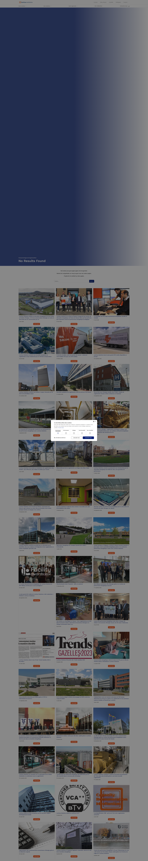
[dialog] (74, 430)
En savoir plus (61, 427)
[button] (59, 437)
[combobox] (93, 421)
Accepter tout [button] (88, 437)
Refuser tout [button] (76, 437)
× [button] (95, 421)
